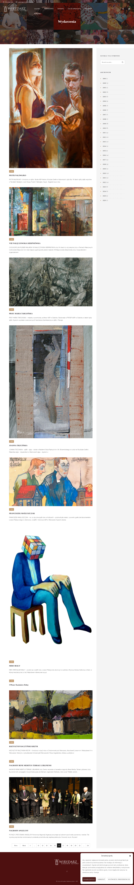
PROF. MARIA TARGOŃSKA (21, 314)
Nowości (60, 9)
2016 (104, 155)
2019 (104, 169)
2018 (104, 164)
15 (55, 845)
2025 (104, 196)
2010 (104, 128)
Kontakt (37, 13)
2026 (104, 200)
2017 (104, 160)
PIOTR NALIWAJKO (17, 175)
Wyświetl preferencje (119, 879)
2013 (104, 142)
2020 (104, 173)
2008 (104, 119)
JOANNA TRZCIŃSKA (18, 445)
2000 (104, 83)
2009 (104, 124)
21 (79, 845)
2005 (104, 106)
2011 (104, 133)
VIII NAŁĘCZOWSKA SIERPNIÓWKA (24, 243)
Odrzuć (101, 879)
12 (42, 845)
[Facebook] (129, 2)
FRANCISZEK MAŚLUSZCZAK (22, 513)
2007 (104, 115)
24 (88, 845)
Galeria (37, 9)
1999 (104, 78)
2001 (104, 88)
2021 (104, 178)
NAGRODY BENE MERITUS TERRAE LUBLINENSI (30, 765)
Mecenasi (88, 9)
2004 (104, 101)
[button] (130, 856)
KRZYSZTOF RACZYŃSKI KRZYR (23, 746)
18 (67, 845)
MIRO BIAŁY (14, 666)
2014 (104, 146)
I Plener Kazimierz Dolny (19, 685)
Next (24, 845)
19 (71, 845)
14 (51, 845)
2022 (104, 182)
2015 (104, 151)
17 (63, 845)
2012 (104, 137)
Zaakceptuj (89, 879)
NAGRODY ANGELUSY (18, 831)
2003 (104, 97)
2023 (104, 187)
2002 (104, 92)
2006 (104, 110)
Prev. (16, 845)
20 (75, 845)
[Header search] (123, 9)
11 (38, 845)
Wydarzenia (49, 9)
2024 (104, 191)
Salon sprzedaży (74, 9)
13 (46, 845)
